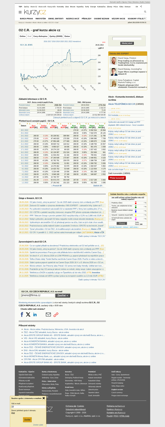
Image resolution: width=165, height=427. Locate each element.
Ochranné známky (94, 384)
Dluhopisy (68, 378)
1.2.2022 (25, 183)
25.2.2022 (24, 133)
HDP (75, 381)
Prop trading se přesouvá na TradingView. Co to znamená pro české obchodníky (132, 63)
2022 (70, 41)
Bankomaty (52, 372)
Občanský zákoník (94, 387)
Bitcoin (72, 7)
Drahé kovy (69, 387)
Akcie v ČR (96, 229)
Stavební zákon (93, 392)
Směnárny (45, 378)
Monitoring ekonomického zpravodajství (35, 302)
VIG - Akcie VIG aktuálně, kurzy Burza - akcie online (46, 338)
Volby (113, 386)
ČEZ (72, 375)
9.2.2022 (25, 166)
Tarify (87, 7)
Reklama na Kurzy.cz (116, 406)
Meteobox (136, 2)
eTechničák (121, 380)
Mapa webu (120, 386)
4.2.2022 (25, 174)
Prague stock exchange (120, 395)
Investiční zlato (74, 390)
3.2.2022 (25, 177)
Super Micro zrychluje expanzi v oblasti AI (132, 73)
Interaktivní (77, 41)
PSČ (100, 375)
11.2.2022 (24, 160)
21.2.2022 (24, 144)
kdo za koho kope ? (116, 169)
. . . (109, 108)
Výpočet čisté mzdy (25, 375)
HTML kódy (124, 416)
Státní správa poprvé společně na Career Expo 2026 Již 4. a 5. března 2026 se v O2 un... (67, 262)
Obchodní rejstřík (115, 2)
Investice (96, 272)
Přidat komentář (117, 178)
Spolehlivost (125, 375)
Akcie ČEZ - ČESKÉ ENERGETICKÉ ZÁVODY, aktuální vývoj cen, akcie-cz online (59, 347)
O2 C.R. (51, 22)
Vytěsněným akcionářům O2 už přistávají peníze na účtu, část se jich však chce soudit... (67, 222)
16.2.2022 (24, 152)
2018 (54, 41)
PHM (72, 393)
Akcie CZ (33, 7)
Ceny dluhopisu (40, 36)
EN (137, 7)
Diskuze (128, 7)
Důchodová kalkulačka (27, 378)
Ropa (67, 393)
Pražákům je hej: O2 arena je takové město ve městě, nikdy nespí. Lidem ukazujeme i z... (67, 269)
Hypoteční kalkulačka (26, 392)
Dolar (56, 378)
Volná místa (52, 381)
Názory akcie (118, 19)
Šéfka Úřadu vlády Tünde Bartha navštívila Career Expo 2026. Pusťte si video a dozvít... (67, 259)
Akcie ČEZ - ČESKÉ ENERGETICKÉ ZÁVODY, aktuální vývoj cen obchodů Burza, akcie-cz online (65, 353)
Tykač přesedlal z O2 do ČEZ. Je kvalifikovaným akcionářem (55, 229)
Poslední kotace (24, 105)
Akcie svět (42, 7)
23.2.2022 (24, 138)
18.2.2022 (24, 147)
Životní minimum (24, 390)
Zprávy (26, 7)
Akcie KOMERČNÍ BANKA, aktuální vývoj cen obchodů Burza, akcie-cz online (57, 344)
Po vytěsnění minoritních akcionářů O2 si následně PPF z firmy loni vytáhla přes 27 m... (67, 209)
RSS (116, 416)
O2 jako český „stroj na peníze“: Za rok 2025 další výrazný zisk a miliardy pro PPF (64, 202)
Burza (67, 375)
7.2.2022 (25, 172)
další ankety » (134, 227)
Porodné (55, 391)
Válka (121, 7)
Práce (116, 7)
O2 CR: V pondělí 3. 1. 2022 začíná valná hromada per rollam (55, 232)
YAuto (130, 2)
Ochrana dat (71, 406)
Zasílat (27, 420)
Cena (118, 375)
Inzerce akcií (72, 19)
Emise (67, 36)
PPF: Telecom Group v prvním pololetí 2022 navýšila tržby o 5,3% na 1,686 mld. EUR (65, 215)
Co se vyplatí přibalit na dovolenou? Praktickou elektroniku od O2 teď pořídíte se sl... (65, 245)
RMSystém (41, 19)
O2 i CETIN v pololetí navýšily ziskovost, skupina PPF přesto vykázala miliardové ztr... (66, 212)
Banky (44, 372)
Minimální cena (24, 110)
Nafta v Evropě (70, 395)
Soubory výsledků (137, 19)
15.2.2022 (24, 155)
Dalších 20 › (98, 186)
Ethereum (83, 384)
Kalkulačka (101, 7)
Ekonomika (69, 381)
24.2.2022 (24, 136)
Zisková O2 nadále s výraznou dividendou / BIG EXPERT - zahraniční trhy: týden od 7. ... (67, 205)
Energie (93, 7)
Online (23, 36)
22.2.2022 (24, 141)
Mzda (52, 384)
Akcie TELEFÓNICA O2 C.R (121, 104)
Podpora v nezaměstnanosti (51, 394)
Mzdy (80, 381)
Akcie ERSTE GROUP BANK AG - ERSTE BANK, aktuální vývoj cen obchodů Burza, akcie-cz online (65, 335)
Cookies (80, 406)
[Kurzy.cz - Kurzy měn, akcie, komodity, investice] (35, 14)
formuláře (96, 395)
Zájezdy (124, 2)
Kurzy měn (52, 7)
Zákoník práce (93, 390)
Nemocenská (46, 391)
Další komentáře (115, 173)
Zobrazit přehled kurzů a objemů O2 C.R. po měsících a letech (79, 117)
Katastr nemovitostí (95, 378)
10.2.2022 (24, 163)
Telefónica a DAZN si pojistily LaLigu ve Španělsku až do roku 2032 (58, 272)
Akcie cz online (42, 22)
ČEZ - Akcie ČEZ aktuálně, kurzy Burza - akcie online (46, 332)
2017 (49, 41)
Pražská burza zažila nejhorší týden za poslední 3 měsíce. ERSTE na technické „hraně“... (67, 226)
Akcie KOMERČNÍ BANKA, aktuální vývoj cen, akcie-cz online (50, 341)
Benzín (77, 393)
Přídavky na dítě (24, 381)
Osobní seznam (101, 19)
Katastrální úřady (94, 381)
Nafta (82, 393)
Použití (110, 416)
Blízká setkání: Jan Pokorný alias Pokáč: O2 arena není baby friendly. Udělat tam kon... (66, 266)
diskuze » (126, 227)
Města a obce (93, 375)
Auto (113, 375)
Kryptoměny (69, 384)
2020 (62, 41)
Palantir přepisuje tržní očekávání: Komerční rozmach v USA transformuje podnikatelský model (128, 87)
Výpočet (31, 372)
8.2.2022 (25, 169)
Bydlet (142, 2)
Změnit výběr (38, 425)
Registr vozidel (117, 378)
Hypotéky (80, 7)
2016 (45, 41)
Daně (90, 395)
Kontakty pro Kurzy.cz (116, 412)
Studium (147, 2)
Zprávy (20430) (56, 36)
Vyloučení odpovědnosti (76, 409)
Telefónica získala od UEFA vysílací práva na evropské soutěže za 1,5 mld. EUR (63, 276)
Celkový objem (24, 115)
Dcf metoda (113, 115)
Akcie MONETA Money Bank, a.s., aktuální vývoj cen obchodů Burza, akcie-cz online (60, 356)
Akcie (34, 22)
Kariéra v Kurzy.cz (114, 409)
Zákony (109, 7)
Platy (57, 384)
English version (117, 390)
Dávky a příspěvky (49, 388)
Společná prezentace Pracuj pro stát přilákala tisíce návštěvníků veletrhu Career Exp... (66, 252)
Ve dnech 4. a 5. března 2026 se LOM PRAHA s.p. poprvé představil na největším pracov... (68, 256)
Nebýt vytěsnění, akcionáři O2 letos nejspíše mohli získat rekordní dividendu (62, 219)
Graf (29, 36)
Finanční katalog (117, 383)
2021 (66, 41)
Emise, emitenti (55, 19)
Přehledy (86, 19)
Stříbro (82, 390)
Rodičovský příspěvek (26, 387)
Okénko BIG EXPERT (119, 54)
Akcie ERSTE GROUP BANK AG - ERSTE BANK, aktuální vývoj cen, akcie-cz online (60, 362)
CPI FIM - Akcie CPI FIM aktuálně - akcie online (44, 359)
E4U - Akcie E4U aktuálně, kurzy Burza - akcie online (46, 350)
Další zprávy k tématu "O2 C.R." (92, 236)
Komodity (60, 7)
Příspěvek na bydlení (26, 384)
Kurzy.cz (21, 22)
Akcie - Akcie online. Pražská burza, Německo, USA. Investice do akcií (54, 329)
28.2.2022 (24, 130)
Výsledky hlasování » (116, 227)
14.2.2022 (24, 158)
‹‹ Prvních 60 (56, 186)
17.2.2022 (24, 149)
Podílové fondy (78, 378)
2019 (58, 41)
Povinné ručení (24, 395)
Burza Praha (26, 19)
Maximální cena (24, 112)
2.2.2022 (25, 180)
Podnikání (92, 372)
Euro (52, 378)
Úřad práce (46, 384)
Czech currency (117, 392)
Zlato (67, 7)
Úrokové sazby (47, 375)
